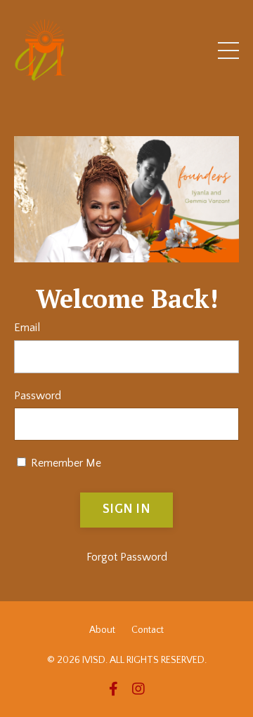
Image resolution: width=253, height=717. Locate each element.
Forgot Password (126, 557)
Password (37, 395)
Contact (147, 630)
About (102, 630)
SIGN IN (126, 509)
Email (27, 327)
